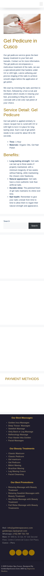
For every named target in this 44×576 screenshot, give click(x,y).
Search (7, 221)
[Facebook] (12, 553)
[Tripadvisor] (32, 553)
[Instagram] (19, 553)
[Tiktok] (25, 553)
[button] (41, 4)
